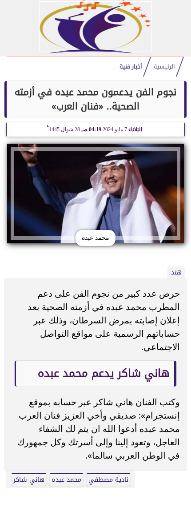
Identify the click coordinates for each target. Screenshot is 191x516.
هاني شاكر (28, 480)
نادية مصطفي (108, 480)
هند (176, 272)
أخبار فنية (130, 66)
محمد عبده (66, 480)
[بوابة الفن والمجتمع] (95, 51)
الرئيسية (164, 66)
